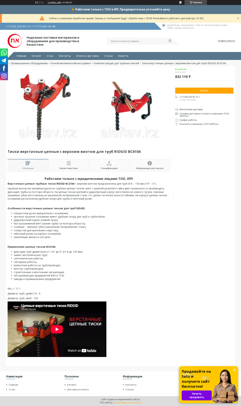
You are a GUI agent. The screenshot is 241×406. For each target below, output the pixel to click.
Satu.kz (136, 399)
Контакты (65, 56)
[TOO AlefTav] (14, 41)
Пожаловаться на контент (128, 402)
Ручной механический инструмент (70, 63)
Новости (123, 56)
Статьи (108, 56)
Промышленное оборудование (29, 63)
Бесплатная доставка (191, 109)
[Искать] (169, 41)
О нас (50, 56)
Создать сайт (54, 2)
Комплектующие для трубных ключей (116, 63)
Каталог (36, 56)
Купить (204, 90)
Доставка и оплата (78, 389)
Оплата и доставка (87, 56)
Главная (21, 56)
